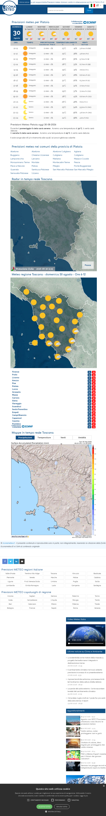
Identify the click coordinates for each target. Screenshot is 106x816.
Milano (53, 604)
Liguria (10, 581)
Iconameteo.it (9, 543)
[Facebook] (4, 561)
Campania (76, 585)
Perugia (75, 600)
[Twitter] (10, 561)
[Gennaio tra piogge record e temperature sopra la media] (73, 766)
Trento (97, 600)
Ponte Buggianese (82, 166)
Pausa (88, 265)
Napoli (53, 608)
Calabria (97, 577)
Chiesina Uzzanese (40, 155)
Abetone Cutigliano (62, 151)
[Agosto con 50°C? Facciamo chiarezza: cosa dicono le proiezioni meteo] (73, 720)
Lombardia (10, 585)
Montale (35, 162)
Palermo (75, 596)
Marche (54, 577)
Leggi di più (84, 796)
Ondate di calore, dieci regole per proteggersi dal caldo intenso (93, 745)
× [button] (104, 786)
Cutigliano (57, 155)
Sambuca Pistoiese (40, 169)
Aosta (10, 600)
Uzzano (35, 173)
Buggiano (15, 155)
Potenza (75, 604)
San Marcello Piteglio (83, 169)
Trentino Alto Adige (32, 573)
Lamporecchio (17, 159)
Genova (54, 596)
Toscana (54, 573)
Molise (75, 577)
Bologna (10, 608)
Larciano (36, 159)
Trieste (97, 604)
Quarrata (14, 169)
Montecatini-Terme (61, 162)
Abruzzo (75, 573)
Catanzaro (32, 604)
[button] (53, 811)
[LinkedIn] (16, 561)
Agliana (77, 151)
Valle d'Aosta (10, 573)
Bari (10, 604)
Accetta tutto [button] (44, 807)
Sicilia (97, 581)
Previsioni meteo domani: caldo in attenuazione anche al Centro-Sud (54, 2)
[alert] (53, 800)
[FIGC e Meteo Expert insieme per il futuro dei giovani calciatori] (73, 755)
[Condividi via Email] (22, 561)
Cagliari (32, 596)
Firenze (32, 608)
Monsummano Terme (20, 162)
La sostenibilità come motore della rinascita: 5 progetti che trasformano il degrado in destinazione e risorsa (85, 660)
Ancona (10, 596)
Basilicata (97, 573)
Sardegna (97, 585)
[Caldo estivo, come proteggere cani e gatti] (73, 732)
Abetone (14, 151)
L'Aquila (54, 600)
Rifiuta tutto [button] (61, 807)
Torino (97, 596)
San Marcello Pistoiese (63, 169)
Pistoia (35, 166)
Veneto (32, 577)
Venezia (97, 608)
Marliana (57, 159)
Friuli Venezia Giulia (32, 581)
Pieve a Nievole (17, 166)
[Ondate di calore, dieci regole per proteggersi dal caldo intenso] (73, 743)
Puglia (75, 581)
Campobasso (32, 600)
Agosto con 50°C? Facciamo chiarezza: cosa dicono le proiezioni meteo (93, 721)
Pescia (77, 162)
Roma (75, 608)
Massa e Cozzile (81, 159)
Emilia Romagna (32, 585)
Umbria (54, 581)
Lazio (54, 585)
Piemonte (10, 577)
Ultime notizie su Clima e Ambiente (84, 652)
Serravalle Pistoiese (19, 173)
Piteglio (56, 166)
